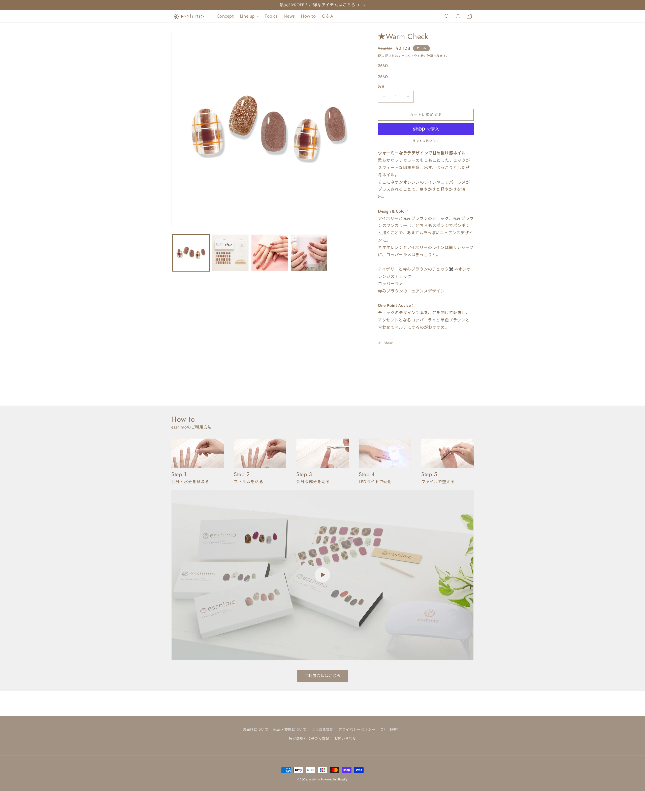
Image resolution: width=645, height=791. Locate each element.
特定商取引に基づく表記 (309, 738)
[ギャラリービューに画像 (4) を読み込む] (309, 253)
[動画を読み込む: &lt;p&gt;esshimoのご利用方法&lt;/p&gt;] (322, 575)
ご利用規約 (389, 729)
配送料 (390, 56)
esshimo (314, 779)
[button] (249, 16)
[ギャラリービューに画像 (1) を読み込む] (191, 253)
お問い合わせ (345, 738)
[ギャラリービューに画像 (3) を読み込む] (269, 253)
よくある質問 (322, 729)
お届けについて (255, 729)
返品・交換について (289, 729)
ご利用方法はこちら (322, 676)
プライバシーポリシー (356, 729)
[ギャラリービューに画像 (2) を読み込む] (230, 253)
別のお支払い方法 (425, 141)
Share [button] (388, 343)
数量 (381, 87)
